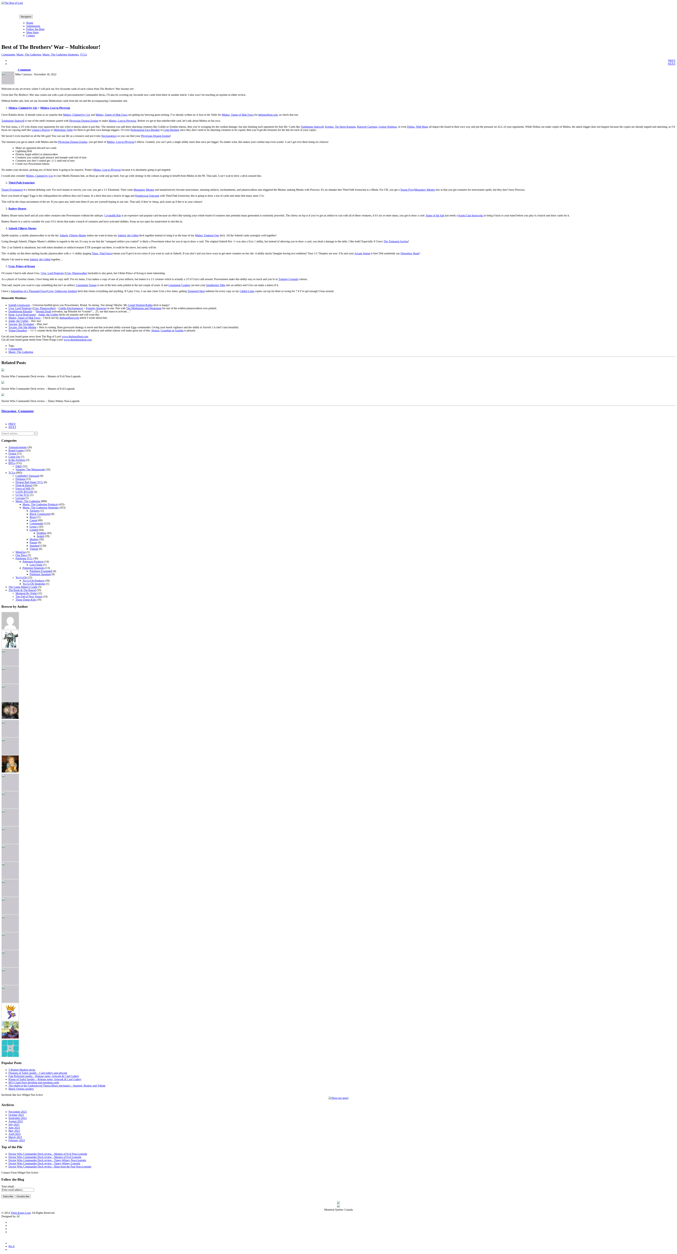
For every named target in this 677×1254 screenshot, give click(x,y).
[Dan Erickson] (10, 651)
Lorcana (20, 498)
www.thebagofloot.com (75, 336)
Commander (8, 54)
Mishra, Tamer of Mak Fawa (111, 114)
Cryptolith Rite (112, 215)
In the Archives (16, 459)
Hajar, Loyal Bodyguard (22, 314)
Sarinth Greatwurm (19, 305)
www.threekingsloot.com (78, 339)
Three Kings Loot (21, 1212)
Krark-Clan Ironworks (470, 215)
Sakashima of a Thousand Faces (29, 291)
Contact (30, 35)
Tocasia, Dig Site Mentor (22, 327)
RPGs (11, 463)
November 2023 (17, 1111)
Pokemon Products (33, 561)
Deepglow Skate (410, 253)
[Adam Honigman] (10, 628)
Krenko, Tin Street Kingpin (340, 126)
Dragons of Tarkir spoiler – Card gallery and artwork (37, 1072)
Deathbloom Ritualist (20, 311)
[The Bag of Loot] (10, 952)
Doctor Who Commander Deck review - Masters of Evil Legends (44, 1157)
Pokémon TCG (24, 558)
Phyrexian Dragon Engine (83, 120)
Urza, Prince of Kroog (21, 266)
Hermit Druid (43, 311)
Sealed (40, 536)
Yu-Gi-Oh (21, 577)
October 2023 (16, 1114)
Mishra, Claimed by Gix (22, 107)
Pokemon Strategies (34, 567)
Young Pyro (407, 189)
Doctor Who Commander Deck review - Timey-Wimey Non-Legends (47, 1160)
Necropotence (109, 135)
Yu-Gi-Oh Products (33, 580)
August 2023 (15, 1121)
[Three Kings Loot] (10, 1019)
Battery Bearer (17, 208)
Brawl (33, 517)
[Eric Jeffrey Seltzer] (10, 718)
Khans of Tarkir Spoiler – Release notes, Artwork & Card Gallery (44, 1079)
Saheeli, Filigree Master (22, 228)
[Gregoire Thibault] (10, 771)
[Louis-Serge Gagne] (10, 829)
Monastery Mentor (143, 189)
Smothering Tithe (215, 285)
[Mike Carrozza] (10, 864)
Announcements (17, 447)
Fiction (12, 453)
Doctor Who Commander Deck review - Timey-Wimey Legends (44, 1163)
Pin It (11, 1246)
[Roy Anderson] (10, 917)
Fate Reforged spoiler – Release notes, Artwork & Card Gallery (43, 1076)
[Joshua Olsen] (10, 794)
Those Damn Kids (26, 599)
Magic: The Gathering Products (40, 504)
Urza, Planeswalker (76, 273)
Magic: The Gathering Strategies (60, 54)
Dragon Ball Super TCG (29, 482)
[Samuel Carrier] (10, 935)
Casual (33, 520)
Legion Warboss (388, 126)
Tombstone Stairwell (12, 120)
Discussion (17, 411)
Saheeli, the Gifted (128, 235)
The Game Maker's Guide (22, 586)
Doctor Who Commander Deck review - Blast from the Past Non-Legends (49, 1166)
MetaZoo (21, 552)
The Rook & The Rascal (22, 590)
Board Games (16, 450)
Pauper (33, 542)
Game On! (14, 456)
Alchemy (35, 510)
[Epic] (10, 686)
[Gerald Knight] (10, 740)
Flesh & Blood (24, 485)
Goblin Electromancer (71, 308)
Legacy (34, 526)
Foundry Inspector (96, 308)
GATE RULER (24, 491)
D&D (19, 466)
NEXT (672, 63)
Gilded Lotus (247, 291)
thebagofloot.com (268, 114)
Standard (34, 545)
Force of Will (23, 488)
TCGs (83, 54)
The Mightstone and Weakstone (143, 308)
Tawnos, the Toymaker (21, 324)
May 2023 (14, 1130)
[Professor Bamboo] (10, 899)
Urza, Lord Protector (52, 273)
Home (29, 22)
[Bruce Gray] (10, 646)
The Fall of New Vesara (29, 596)
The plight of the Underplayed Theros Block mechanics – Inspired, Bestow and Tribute (56, 1085)
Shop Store (32, 32)
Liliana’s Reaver (41, 129)
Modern (34, 539)
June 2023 (14, 1127)
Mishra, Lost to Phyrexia (55, 107)
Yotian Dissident (17, 330)
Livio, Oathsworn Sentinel (62, 291)
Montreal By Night (26, 593)
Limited (34, 529)
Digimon (20, 479)
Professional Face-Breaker (145, 129)
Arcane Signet (362, 253)
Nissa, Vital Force (102, 253)
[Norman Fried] (10, 882)
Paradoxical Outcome (147, 195)
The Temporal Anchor (395, 241)
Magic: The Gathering (28, 54)
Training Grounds (288, 279)
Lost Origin (36, 564)
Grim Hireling (171, 129)
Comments (24, 69)
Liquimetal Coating (179, 285)
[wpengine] (10, 1056)
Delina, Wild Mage (417, 126)
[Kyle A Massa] (10, 811)
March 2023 (15, 1137)
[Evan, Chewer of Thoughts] (10, 722)
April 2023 (14, 1133)
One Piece (21, 555)
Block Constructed (40, 513)
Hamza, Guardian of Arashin (167, 330)
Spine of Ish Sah (435, 215)
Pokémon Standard (40, 574)
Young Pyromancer (12, 189)
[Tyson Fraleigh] (10, 1037)
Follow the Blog (35, 29)
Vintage (34, 548)
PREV (672, 60)
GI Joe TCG (22, 494)
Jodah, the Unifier (48, 314)
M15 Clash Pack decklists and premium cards (33, 1082)
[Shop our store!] (339, 1097)
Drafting (41, 532)
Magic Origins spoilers (21, 1088)
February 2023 (16, 1140)
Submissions (33, 26)
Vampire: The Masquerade (30, 469)
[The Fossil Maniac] (10, 970)
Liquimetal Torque (86, 285)
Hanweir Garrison (367, 126)
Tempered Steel (196, 291)
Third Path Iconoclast (21, 182)
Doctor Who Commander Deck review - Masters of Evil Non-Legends (47, 1153)
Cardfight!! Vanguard (27, 475)
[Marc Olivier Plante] (10, 846)
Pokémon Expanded (41, 571)
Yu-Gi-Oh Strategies (34, 583)
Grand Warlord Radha (140, 305)
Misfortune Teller (63, 129)
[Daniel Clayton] (10, 669)
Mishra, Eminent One (207, 235)
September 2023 (17, 1118)
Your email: (7, 1186)
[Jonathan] (10, 776)
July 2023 (13, 1124)
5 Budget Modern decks (21, 1069)
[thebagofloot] (10, 988)
